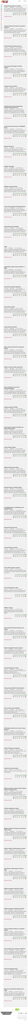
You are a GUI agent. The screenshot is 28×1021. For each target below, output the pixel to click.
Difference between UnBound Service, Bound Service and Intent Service (15, 789)
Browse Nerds (1, 11)
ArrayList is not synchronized (11, 768)
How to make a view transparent (12, 708)
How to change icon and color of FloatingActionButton (12, 387)
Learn (1, 22)
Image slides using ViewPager (11, 226)
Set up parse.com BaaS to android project (14, 688)
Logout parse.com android (10, 327)
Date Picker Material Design (11, 968)
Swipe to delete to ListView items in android (14, 848)
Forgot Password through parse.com (13, 46)
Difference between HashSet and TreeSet (14, 908)
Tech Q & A (1, 26)
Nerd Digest (1, 24)
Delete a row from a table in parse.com (13, 367)
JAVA (6, 248)
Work (1, 13)
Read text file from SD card (10, 527)
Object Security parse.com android (12, 6)
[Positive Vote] (15, 14)
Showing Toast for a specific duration (13, 487)
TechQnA (11, 569)
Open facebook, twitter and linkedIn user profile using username (13, 428)
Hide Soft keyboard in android (11, 668)
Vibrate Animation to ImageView (12, 748)
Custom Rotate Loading (10, 447)
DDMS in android (8, 607)
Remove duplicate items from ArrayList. (13, 648)
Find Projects (1, 15)
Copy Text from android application (12, 286)
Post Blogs (1, 30)
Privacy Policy (20, 1015)
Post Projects (1, 9)
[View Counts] (25, 14)
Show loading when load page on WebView (14, 948)
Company (1, 19)
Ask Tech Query (1, 28)
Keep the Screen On (9, 146)
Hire (1, 7)
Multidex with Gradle (9, 166)
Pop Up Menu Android (9, 306)
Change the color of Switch (10, 86)
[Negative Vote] (17, 14)
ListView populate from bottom (11, 808)
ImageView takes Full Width (11, 407)
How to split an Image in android (12, 567)
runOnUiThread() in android (10, 547)
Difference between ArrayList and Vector (13, 888)
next (16, 1009)
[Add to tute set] (13, 14)
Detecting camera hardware (10, 186)
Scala (5, 246)
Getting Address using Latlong (11, 467)
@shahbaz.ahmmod (8, 16)
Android (6, 7)
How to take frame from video (11, 587)
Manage (1, 17)
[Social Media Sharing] (23, 14)
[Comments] (21, 14)
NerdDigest (12, 7)
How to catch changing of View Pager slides (14, 206)
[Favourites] (19, 14)
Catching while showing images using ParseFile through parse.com (13, 107)
